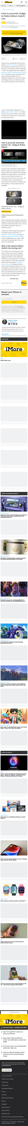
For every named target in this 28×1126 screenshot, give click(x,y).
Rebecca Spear (11, 22)
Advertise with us (6, 1107)
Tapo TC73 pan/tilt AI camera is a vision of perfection (13, 1032)
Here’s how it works (14, 27)
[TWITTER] (9, 324)
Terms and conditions (7, 1076)
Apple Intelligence (20, 5)
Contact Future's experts (7, 1079)
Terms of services (18, 306)
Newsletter (24, 58)
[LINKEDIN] (12, 324)
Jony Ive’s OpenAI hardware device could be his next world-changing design (14, 1054)
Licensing (4, 1094)
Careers (3, 1091)
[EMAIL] (17, 324)
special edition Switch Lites (13, 112)
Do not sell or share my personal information (12, 1116)
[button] (26, 2)
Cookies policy (5, 1085)
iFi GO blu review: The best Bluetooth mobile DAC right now (14, 1047)
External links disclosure (7, 1098)
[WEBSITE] (14, 324)
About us (4, 1101)
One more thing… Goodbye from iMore (15, 1027)
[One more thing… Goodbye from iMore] (14, 1022)
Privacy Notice (20, 307)
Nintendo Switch (10, 9)
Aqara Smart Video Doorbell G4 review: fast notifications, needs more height (14, 1040)
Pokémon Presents (11, 65)
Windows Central (6, 1113)
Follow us (16, 58)
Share (5, 58)
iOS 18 (10, 5)
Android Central (5, 1110)
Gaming (3, 9)
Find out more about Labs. (16, 33)
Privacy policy (5, 1082)
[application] (14, 129)
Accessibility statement (7, 1088)
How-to (3, 22)
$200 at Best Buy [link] (6, 211)
